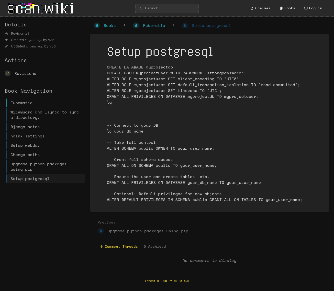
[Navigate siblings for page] (173, 25)
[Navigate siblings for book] (124, 25)
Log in (315, 8)
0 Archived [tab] (155, 246)
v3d (51, 39)
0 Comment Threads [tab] (119, 246)
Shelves (263, 8)
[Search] (141, 8)
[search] (167, 8)
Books (289, 8)
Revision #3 (20, 33)
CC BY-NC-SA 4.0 (176, 281)
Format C (152, 281)
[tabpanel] (210, 260)
